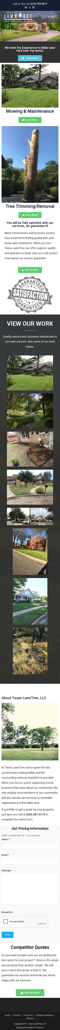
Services (16, 1015)
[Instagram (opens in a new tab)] (30, 7)
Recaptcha (7, 912)
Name (6, 839)
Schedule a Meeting (44, 1015)
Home (7, 1015)
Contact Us (28, 1015)
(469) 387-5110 (35, 814)
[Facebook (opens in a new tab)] (26, 7)
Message (7, 870)
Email (5, 854)
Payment (30, 1018)
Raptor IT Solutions (36, 1027)
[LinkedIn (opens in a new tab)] (33, 7)
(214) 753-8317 (38, 3)
